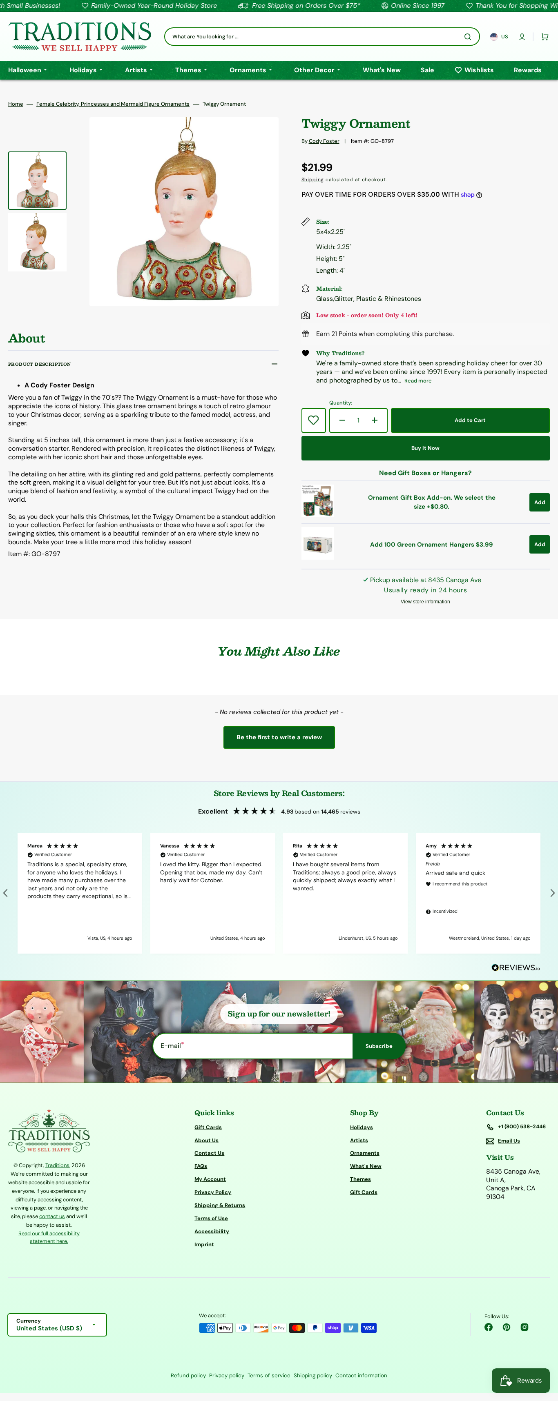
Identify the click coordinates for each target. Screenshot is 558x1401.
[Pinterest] (507, 1327)
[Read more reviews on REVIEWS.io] (515, 968)
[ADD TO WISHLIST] (313, 420)
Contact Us (209, 1153)
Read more (418, 380)
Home (15, 104)
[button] (522, 37)
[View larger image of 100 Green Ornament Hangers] (317, 557)
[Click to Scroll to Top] (543, 1353)
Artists (359, 1140)
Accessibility (211, 1231)
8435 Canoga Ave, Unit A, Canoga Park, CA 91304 (513, 1184)
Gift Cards (208, 1127)
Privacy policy (226, 1375)
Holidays (361, 1127)
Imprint (204, 1244)
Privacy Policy (212, 1192)
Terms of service (269, 1375)
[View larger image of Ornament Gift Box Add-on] (317, 515)
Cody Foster (324, 141)
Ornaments (364, 1153)
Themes (360, 1179)
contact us (52, 1216)
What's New (366, 1166)
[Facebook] (489, 1327)
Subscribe (379, 1046)
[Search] (469, 37)
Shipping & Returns (219, 1205)
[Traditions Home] (79, 36)
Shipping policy (313, 1375)
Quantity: (340, 403)
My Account (210, 1179)
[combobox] (322, 36)
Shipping (312, 179)
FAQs (200, 1166)
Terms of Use (211, 1218)
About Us (206, 1140)
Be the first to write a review (279, 737)
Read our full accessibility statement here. (49, 1237)
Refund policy (188, 1375)
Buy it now (425, 448)
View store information (425, 602)
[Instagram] (524, 1327)
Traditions (57, 1165)
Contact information (361, 1375)
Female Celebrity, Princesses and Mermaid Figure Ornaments (113, 104)
